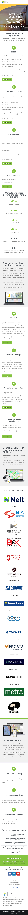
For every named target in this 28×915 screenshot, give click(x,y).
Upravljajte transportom (13, 388)
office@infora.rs (16, 887)
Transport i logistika (14, 91)
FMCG (13, 52)
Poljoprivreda (13, 134)
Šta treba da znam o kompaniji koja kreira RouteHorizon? (15, 851)
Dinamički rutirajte (13, 355)
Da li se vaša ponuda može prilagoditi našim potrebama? (15, 839)
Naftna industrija (14, 175)
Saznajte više (8, 79)
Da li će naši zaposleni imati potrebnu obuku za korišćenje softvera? (15, 847)
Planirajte (14, 318)
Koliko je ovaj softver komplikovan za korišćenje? (15, 843)
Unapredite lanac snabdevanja (14, 420)
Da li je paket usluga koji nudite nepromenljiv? (15, 835)
